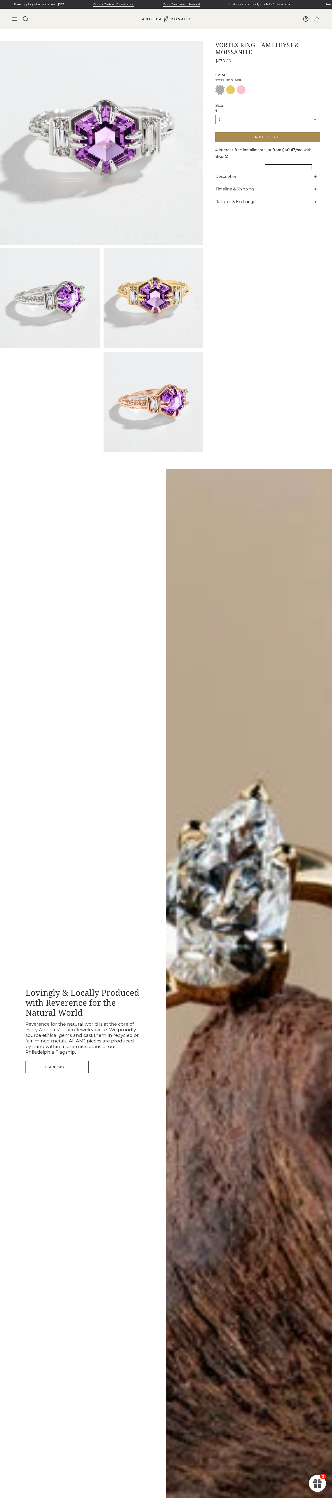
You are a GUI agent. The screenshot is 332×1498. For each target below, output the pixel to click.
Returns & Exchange (235, 201)
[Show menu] (14, 19)
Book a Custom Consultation (113, 4)
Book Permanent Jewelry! (181, 4)
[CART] (317, 19)
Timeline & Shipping (234, 189)
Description (226, 176)
